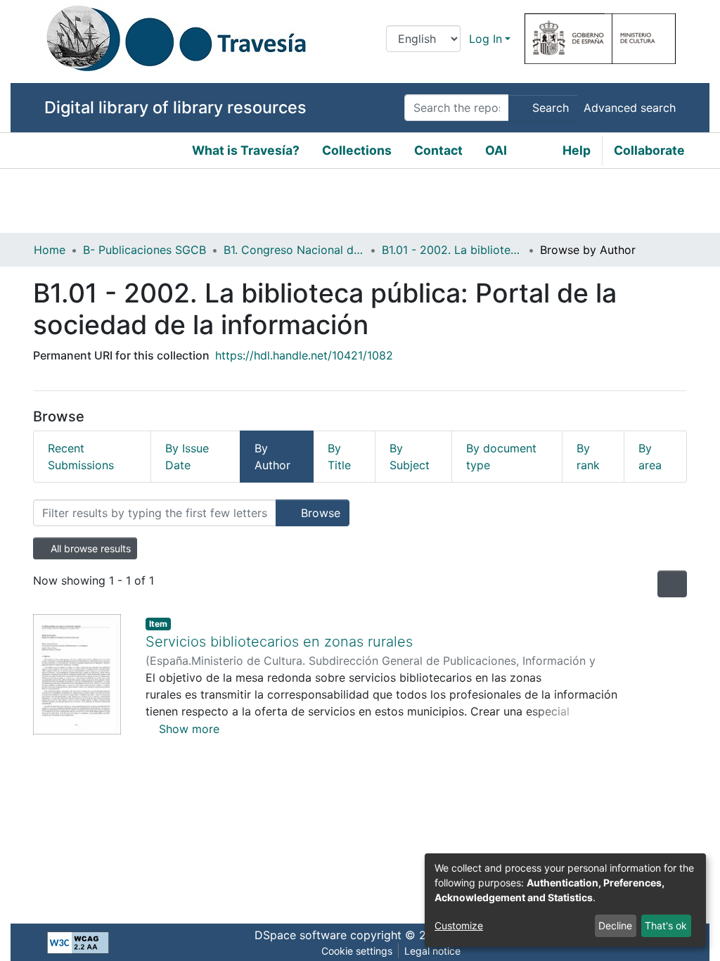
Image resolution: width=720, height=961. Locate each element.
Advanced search (630, 108)
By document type (501, 456)
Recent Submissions (81, 456)
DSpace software (301, 935)
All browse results (89, 548)
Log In (485, 39)
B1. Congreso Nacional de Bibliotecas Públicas (294, 250)
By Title (339, 456)
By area (650, 456)
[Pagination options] (672, 584)
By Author (272, 456)
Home (49, 250)
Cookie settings (356, 951)
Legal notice (432, 951)
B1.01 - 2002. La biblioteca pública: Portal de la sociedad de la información (452, 250)
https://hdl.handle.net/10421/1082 (304, 355)
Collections (357, 150)
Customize (459, 925)
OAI (496, 150)
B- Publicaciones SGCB (144, 250)
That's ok (666, 925)
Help (576, 150)
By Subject (410, 456)
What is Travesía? (246, 150)
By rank (588, 456)
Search (549, 108)
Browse (318, 513)
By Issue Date (187, 456)
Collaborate (649, 150)
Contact (438, 150)
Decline (615, 925)
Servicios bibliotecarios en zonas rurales (279, 641)
